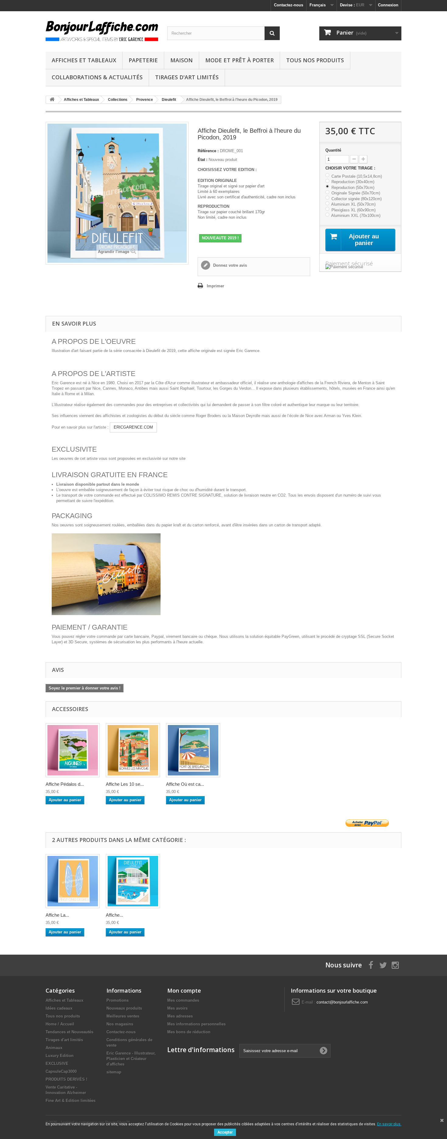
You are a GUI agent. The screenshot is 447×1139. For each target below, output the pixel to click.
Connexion (388, 5)
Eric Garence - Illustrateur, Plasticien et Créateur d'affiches (131, 1058)
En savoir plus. (389, 1124)
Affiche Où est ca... (185, 784)
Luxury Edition (60, 1055)
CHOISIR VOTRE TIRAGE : (350, 168)
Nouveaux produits (124, 1008)
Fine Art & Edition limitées (70, 1100)
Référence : (208, 151)
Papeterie (143, 60)
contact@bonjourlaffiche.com (342, 1002)
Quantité (333, 150)
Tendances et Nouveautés (69, 1032)
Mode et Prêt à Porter (239, 60)
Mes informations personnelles (196, 1024)
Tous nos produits (315, 60)
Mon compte (184, 990)
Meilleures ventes (122, 1016)
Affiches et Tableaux (84, 60)
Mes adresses (180, 1016)
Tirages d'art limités (187, 77)
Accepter (225, 1132)
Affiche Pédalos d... (65, 784)
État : (202, 159)
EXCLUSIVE (57, 1063)
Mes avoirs (177, 1008)
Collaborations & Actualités (97, 77)
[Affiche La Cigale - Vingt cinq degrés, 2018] (73, 881)
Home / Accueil (60, 1024)
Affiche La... (57, 915)
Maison (181, 60)
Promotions (117, 1000)
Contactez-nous (288, 5)
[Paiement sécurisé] (360, 267)
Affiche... (114, 915)
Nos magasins (119, 1024)
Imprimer (215, 286)
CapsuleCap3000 (61, 1071)
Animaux (54, 1047)
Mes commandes (183, 1000)
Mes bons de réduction (188, 1032)
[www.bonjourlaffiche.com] (102, 30)
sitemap (113, 1072)
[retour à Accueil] (52, 100)
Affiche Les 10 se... (125, 784)
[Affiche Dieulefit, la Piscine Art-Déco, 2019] (133, 881)
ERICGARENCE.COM (133, 427)
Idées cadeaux (59, 1008)
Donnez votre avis (229, 265)
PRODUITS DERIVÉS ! (66, 1079)
